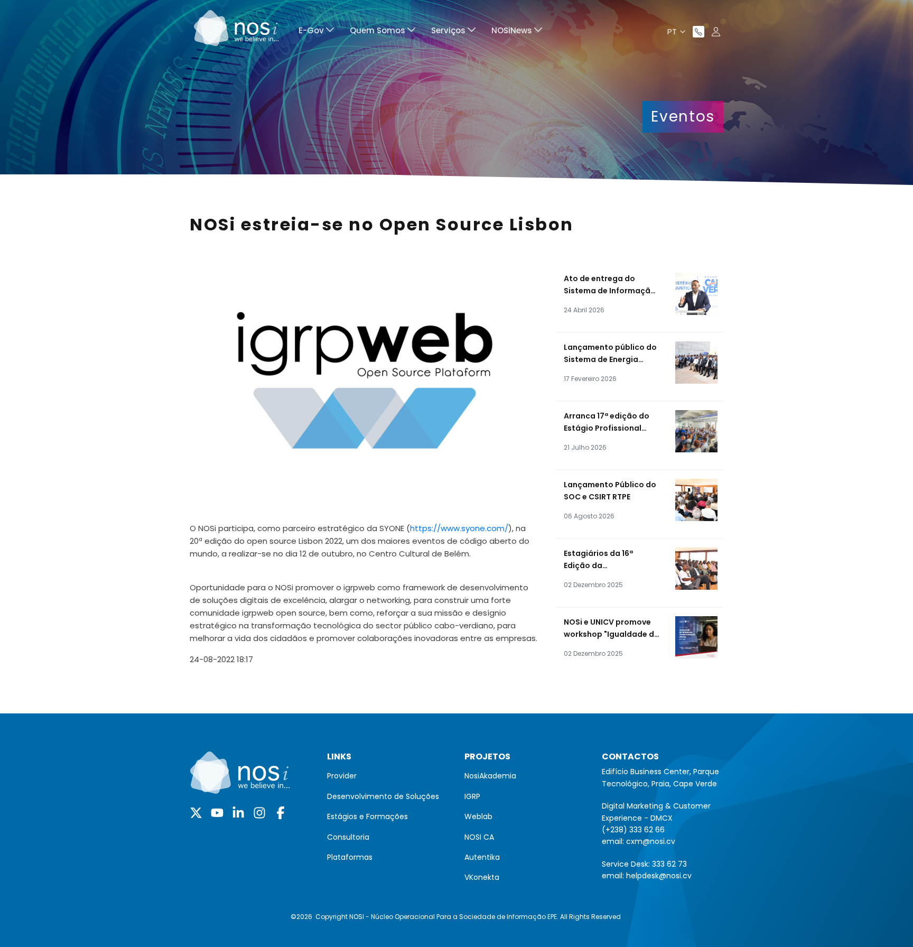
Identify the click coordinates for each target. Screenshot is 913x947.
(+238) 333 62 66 (633, 829)
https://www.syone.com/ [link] (459, 528)
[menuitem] (316, 32)
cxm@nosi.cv (650, 841)
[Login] (716, 31)
